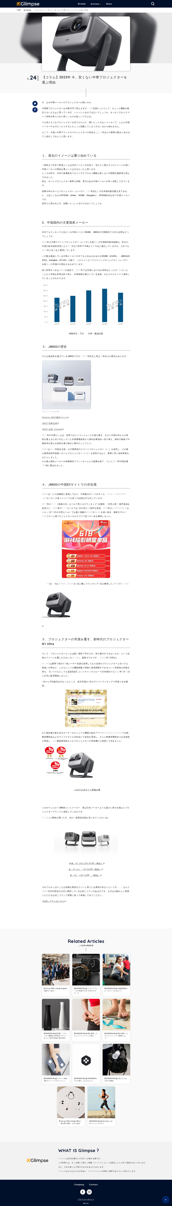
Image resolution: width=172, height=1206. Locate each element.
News (109, 4)
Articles (95, 4)
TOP (19, 10)
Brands (82, 4)
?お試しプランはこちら (53, 901)
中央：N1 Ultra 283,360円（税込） (86, 863)
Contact (93, 1184)
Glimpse (28, 4)
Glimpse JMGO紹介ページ (54, 417)
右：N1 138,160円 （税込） (85, 875)
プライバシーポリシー (86, 1199)
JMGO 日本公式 (49, 423)
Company (79, 1184)
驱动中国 (98, 333)
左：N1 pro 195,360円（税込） (85, 869)
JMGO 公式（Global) (52, 429)
